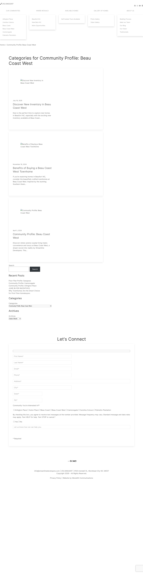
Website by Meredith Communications (77, 478)
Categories (13, 303)
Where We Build (42, 11)
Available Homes (71, 11)
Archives (12, 316)
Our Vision (123, 29)
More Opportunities (38, 25)
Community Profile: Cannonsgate (22, 283)
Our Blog (123, 25)
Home (2, 45)
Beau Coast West (8, 29)
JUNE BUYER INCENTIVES (19, 288)
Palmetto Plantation (9, 35)
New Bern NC (36, 22)
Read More (20, 123)
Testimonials (124, 32)
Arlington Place (8, 19)
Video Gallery (95, 22)
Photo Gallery (95, 19)
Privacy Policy (55, 478)
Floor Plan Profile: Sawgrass (20, 281)
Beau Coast (6, 25)
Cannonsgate (7, 32)
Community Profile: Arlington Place (22, 286)
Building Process (125, 19)
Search (11, 265)
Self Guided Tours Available (70, 19)
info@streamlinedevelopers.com (47, 471)
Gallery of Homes (101, 11)
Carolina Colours (8, 22)
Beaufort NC (36, 19)
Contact (6, 41)
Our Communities (13, 11)
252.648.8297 (7, 4)
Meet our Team (125, 22)
